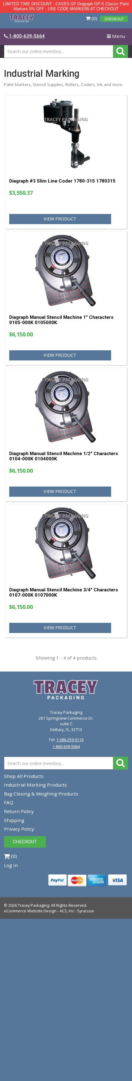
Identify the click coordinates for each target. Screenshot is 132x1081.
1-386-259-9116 (69, 739)
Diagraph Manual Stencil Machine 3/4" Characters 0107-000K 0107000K (63, 592)
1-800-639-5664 (66, 746)
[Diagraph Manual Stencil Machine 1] (66, 271)
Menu (117, 37)
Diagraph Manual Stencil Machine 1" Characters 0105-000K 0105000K (61, 319)
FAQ (8, 802)
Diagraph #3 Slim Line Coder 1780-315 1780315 (62, 181)
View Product (60, 219)
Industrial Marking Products (35, 785)
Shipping (14, 820)
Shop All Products (24, 776)
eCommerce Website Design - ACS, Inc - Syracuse (49, 911)
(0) (93, 18)
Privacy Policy (19, 829)
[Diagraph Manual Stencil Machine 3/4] (66, 543)
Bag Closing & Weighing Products (41, 794)
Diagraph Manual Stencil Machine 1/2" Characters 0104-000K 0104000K (63, 456)
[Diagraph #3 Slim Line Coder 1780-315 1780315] (66, 134)
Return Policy (19, 811)
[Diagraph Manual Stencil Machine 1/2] (66, 407)
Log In (11, 865)
